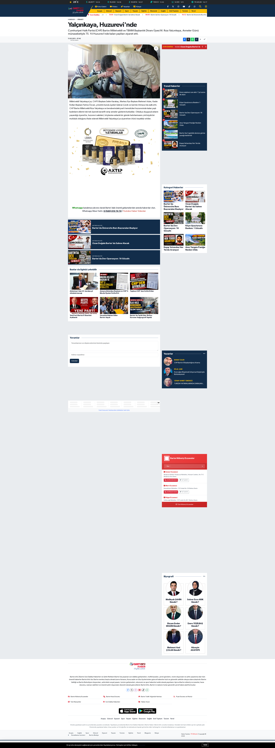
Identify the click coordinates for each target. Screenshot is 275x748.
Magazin (148, 733)
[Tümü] (204, 354)
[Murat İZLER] (168, 361)
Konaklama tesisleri (78, 735)
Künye (138, 7)
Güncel (109, 11)
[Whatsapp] (147, 690)
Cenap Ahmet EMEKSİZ (183, 381)
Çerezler (141, 745)
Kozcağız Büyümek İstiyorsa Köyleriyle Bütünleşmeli (189, 373)
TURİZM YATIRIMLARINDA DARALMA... (189, 383)
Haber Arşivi (145, 702)
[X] (132, 690)
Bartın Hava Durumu (113, 696)
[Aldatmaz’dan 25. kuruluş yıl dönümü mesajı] (84, 281)
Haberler (71, 19)
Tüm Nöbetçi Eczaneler (185, 504)
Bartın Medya (94, 735)
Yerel (194, 11)
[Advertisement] (114, 191)
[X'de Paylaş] (188, 39)
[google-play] (147, 711)
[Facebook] (128, 690)
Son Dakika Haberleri (112, 702)
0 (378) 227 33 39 (172, 492)
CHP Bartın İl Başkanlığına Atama (187, 363)
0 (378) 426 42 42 (172, 480)
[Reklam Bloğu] (114, 151)
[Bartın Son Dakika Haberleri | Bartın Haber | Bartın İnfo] (76, 10)
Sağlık (163, 11)
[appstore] (127, 711)
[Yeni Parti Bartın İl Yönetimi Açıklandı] (84, 305)
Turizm (185, 11)
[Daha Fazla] (196, 39)
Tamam (205, 745)
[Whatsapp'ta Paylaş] (192, 39)
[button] (202, 46)
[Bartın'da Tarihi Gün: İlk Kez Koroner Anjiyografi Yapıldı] (144, 305)
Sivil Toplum (174, 11)
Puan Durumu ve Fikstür (184, 696)
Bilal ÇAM (178, 369)
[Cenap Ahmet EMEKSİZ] (168, 382)
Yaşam (135, 11)
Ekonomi (153, 11)
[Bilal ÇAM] (168, 372)
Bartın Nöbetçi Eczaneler (79, 696)
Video (114, 7)
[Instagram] (135, 690)
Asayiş (99, 11)
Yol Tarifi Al (184, 480)
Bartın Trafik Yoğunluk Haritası (151, 696)
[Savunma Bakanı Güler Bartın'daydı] (114, 305)
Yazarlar (126, 7)
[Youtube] (139, 690)
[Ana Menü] (205, 6)
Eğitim (144, 11)
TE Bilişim (194, 734)
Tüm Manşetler (75, 702)
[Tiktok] (143, 690)
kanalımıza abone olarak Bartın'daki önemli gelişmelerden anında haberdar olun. (119, 208)
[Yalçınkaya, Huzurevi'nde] (114, 71)
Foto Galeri (101, 7)
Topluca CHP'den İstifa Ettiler (142, 291)
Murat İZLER (179, 360)
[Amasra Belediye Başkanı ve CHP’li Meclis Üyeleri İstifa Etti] (114, 281)
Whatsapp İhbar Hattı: (101, 211)
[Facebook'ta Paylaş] (184, 39)
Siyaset (118, 11)
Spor (127, 11)
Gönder (74, 361)
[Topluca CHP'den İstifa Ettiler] (144, 281)
